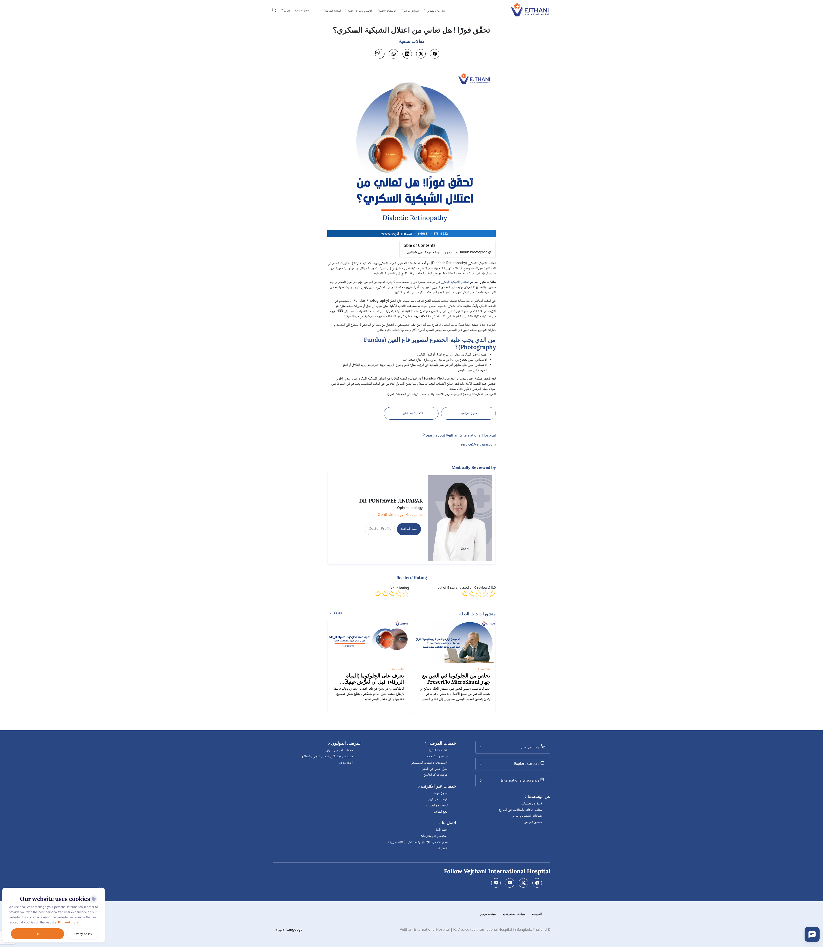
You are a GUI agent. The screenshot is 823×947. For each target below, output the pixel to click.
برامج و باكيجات (437, 756)
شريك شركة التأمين (436, 775)
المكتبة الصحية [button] (333, 10)
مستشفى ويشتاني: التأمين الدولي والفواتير (327, 756)
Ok (38, 934)
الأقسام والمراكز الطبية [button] (360, 10)
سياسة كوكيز (488, 914)
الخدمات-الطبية (438, 750)
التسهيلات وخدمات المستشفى (429, 763)
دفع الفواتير (440, 812)
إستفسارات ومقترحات (434, 836)
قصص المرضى (533, 822)
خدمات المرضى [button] (411, 10)
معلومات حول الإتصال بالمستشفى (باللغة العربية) (418, 842)
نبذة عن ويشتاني (531, 804)
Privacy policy (82, 934)
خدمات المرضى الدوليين (338, 750)
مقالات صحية (484, 669)
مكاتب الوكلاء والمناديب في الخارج (520, 810)
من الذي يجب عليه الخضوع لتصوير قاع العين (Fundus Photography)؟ (449, 252)
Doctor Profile (380, 529)
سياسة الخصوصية (514, 914)
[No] (101, 889)
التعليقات (442, 848)
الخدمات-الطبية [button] (387, 10)
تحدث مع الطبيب (437, 806)
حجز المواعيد (301, 10)
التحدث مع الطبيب (411, 413)
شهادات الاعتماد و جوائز (527, 816)
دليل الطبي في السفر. (435, 769)
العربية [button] (286, 10)
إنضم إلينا (442, 830)
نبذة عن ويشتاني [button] (436, 10)
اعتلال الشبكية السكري (455, 282)
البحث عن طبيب (437, 799)
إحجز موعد (441, 793)
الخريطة (537, 914)
